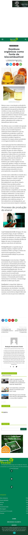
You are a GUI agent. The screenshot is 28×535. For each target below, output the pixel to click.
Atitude (4, 391)
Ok (14, 532)
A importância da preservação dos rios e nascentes (21, 330)
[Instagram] (14, 367)
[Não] (26, 530)
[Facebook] (11, 367)
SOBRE (14, 518)
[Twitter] (17, 367)
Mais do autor (6, 375)
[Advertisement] (14, 23)
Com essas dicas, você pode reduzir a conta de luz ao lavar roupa (17, 389)
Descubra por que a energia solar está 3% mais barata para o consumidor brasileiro (17, 396)
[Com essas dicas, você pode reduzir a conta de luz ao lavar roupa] (5, 389)
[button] (26, 39)
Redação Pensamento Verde (14, 60)
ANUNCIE (14, 525)
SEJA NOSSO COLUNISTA (14, 522)
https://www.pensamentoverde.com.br (14, 348)
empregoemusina (12, 228)
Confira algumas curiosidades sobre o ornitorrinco (7, 330)
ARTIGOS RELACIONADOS (9, 373)
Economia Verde (14, 45)
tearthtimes (11, 101)
